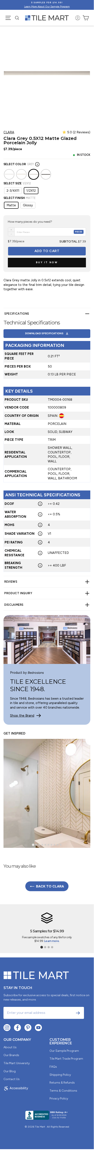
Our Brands (11, 1055)
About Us (10, 1047)
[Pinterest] (27, 1027)
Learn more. (51, 941)
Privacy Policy (59, 1098)
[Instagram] (6, 1027)
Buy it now (47, 262)
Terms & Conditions (63, 1091)
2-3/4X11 (13, 191)
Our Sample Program (64, 1051)
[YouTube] (38, 1027)
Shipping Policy (60, 1075)
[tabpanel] (46, 442)
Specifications (16, 313)
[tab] (33, 844)
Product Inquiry (18, 593)
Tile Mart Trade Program (66, 1058)
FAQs (53, 1067)
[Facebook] (17, 1027)
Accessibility (19, 1088)
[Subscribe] (77, 1013)
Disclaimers (14, 604)
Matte (11, 205)
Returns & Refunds (62, 1082)
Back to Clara (50, 886)
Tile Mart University (16, 1063)
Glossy (28, 205)
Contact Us (11, 1079)
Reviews (10, 581)
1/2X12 (31, 191)
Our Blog (9, 1071)
